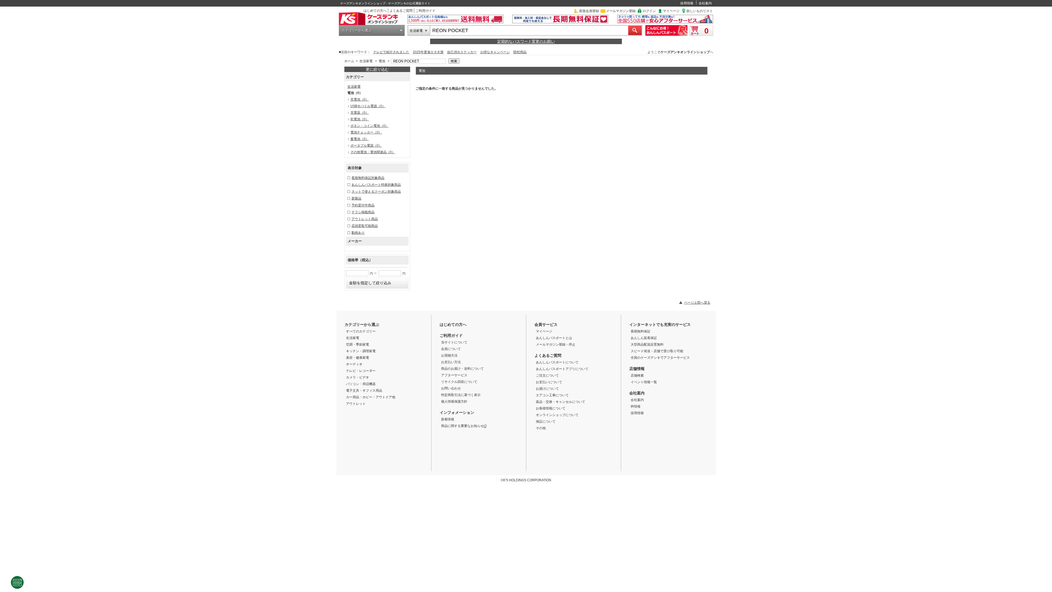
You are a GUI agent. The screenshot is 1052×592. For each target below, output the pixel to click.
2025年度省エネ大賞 (428, 52)
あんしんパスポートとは (554, 338)
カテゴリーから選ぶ (356, 30)
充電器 (359, 113)
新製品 (356, 198)
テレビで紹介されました (391, 52)
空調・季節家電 (357, 344)
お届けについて (547, 389)
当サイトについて (454, 342)
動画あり (358, 233)
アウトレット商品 (364, 219)
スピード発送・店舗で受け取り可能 (657, 351)
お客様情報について (550, 408)
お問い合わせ (451, 388)
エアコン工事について (552, 395)
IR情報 (636, 406)
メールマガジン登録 (621, 11)
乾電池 (359, 119)
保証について (546, 421)
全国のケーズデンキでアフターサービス (660, 358)
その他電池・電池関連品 (372, 152)
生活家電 (416, 31)
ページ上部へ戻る (697, 302)
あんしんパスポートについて (557, 362)
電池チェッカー (366, 132)
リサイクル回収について (459, 382)
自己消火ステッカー (462, 52)
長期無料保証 (640, 331)
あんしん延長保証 (644, 338)
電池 (382, 61)
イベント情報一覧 (644, 382)
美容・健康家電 (357, 358)
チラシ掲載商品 (363, 212)
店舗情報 (637, 368)
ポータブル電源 (366, 145)
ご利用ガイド (425, 11)
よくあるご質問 (401, 11)
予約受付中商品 (363, 205)
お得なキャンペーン (495, 52)
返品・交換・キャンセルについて (560, 402)
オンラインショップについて (557, 415)
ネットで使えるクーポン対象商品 (376, 191)
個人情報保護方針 (454, 401)
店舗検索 (637, 375)
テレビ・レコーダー (361, 371)
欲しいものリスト (700, 11)
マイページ (671, 11)
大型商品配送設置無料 (647, 344)
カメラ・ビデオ (357, 377)
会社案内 (705, 3)
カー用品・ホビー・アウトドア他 (370, 397)
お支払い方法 (451, 362)
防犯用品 (520, 52)
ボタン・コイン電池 (369, 126)
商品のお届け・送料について (462, 369)
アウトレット (356, 404)
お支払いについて (549, 382)
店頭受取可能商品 (364, 226)
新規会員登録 (589, 11)
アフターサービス (454, 375)
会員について (451, 349)
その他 (541, 428)
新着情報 (447, 419)
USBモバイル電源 (367, 106)
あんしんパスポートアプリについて (562, 369)
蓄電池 (359, 139)
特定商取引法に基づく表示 (461, 395)
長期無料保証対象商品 (367, 178)
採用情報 (686, 3)
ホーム (349, 61)
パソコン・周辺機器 (361, 384)
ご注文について (547, 375)
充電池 (359, 99)
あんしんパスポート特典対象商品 (376, 185)
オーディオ (354, 364)
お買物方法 (449, 355)
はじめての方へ (375, 11)
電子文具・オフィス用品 (364, 390)
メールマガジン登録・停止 (555, 344)
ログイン (649, 11)
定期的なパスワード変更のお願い (526, 41)
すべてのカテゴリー (361, 331)
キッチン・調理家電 (361, 351)
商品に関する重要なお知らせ (462, 426)
